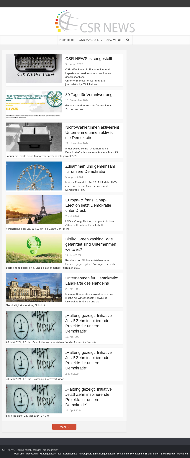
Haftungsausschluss (50, 453)
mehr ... (64, 426)
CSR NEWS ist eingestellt (88, 58)
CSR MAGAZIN (89, 39)
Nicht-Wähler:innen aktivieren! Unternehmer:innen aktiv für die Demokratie (92, 132)
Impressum (32, 453)
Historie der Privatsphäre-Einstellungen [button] (138, 453)
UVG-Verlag (114, 39)
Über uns (19, 453)
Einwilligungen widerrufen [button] (174, 453)
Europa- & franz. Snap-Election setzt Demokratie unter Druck (88, 205)
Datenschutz (70, 453)
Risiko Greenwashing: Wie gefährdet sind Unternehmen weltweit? (90, 244)
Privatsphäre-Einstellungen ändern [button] (97, 453)
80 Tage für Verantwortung (88, 94)
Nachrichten (67, 39)
